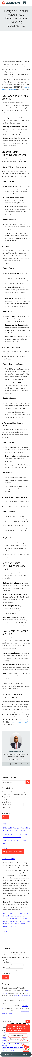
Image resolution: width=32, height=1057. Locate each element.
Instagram (27, 763)
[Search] (28, 782)
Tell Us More (6, 813)
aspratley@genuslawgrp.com (23, 751)
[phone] (24, 2)
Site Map (4, 1050)
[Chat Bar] (16, 1054)
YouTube (21, 763)
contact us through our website (19, 722)
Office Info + (17, 995)
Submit (5, 817)
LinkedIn (16, 763)
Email (4, 807)
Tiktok (10, 763)
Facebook (5, 763)
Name (4, 802)
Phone (4, 804)
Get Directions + (7, 1013)
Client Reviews (8, 858)
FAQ (4, 824)
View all (4, 848)
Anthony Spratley (15, 751)
